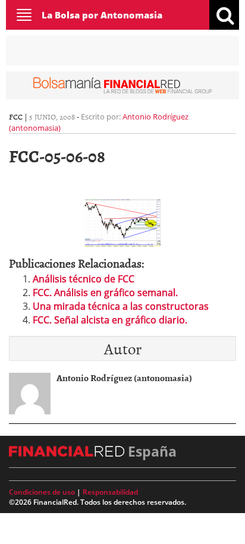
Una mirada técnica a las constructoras (121, 306)
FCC (16, 116)
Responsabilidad (110, 492)
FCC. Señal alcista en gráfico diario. (110, 319)
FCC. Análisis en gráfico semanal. (105, 292)
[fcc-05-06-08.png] (122, 221)
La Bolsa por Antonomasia (102, 15)
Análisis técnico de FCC (83, 278)
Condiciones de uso (42, 492)
